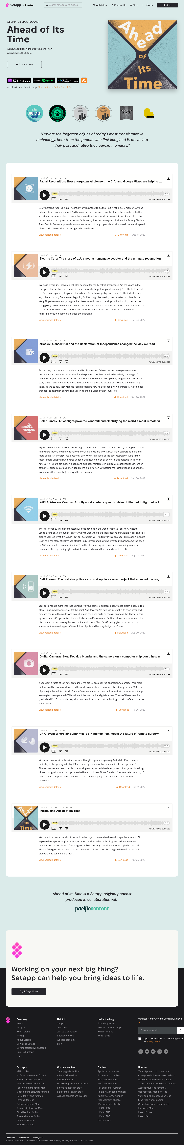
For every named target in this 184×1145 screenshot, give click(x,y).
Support (61, 1023)
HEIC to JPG (104, 1108)
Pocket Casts (67, 87)
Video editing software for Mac (33, 1092)
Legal (19, 1056)
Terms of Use (24, 1138)
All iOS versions (65, 1079)
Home (20, 1023)
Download (123, 235)
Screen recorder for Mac (29, 1079)
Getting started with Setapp (31, 1048)
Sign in (149, 5)
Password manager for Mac (31, 1088)
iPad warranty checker (109, 1104)
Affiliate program (66, 1040)
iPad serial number (107, 1083)
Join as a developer (67, 1031)
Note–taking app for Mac (30, 1096)
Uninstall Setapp (25, 1052)
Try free (167, 5)
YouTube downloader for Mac (32, 1075)
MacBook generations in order (73, 1083)
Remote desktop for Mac (30, 1108)
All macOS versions (67, 1075)
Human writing (105, 1031)
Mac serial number (107, 1079)
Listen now (26, 64)
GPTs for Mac (104, 1120)
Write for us (104, 1035)
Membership (120, 5)
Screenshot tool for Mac (29, 1116)
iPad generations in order (70, 1092)
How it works (23, 1031)
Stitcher (42, 87)
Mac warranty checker (109, 1100)
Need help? (10, 1138)
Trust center (63, 1027)
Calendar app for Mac (28, 1104)
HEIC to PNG (104, 1112)
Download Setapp (26, 1044)
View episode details (50, 235)
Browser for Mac (25, 1124)
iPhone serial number (109, 1075)
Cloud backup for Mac (28, 1112)
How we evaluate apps (110, 1027)
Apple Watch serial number (112, 1092)
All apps (21, 1027)
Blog (59, 1044)
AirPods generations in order (72, 1096)
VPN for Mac (23, 1071)
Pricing (20, 1035)
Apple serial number (108, 1071)
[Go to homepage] (19, 5)
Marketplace (101, 5)
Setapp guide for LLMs (69, 1071)
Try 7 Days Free (29, 991)
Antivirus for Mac (26, 1120)
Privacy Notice (153, 1041)
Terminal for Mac (25, 1100)
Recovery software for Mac (31, 1083)
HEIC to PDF (104, 1116)
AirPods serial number (109, 1088)
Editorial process (107, 1023)
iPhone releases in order (70, 1088)
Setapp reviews (65, 1035)
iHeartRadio (53, 87)
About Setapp (24, 1040)
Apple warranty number (110, 1096)
